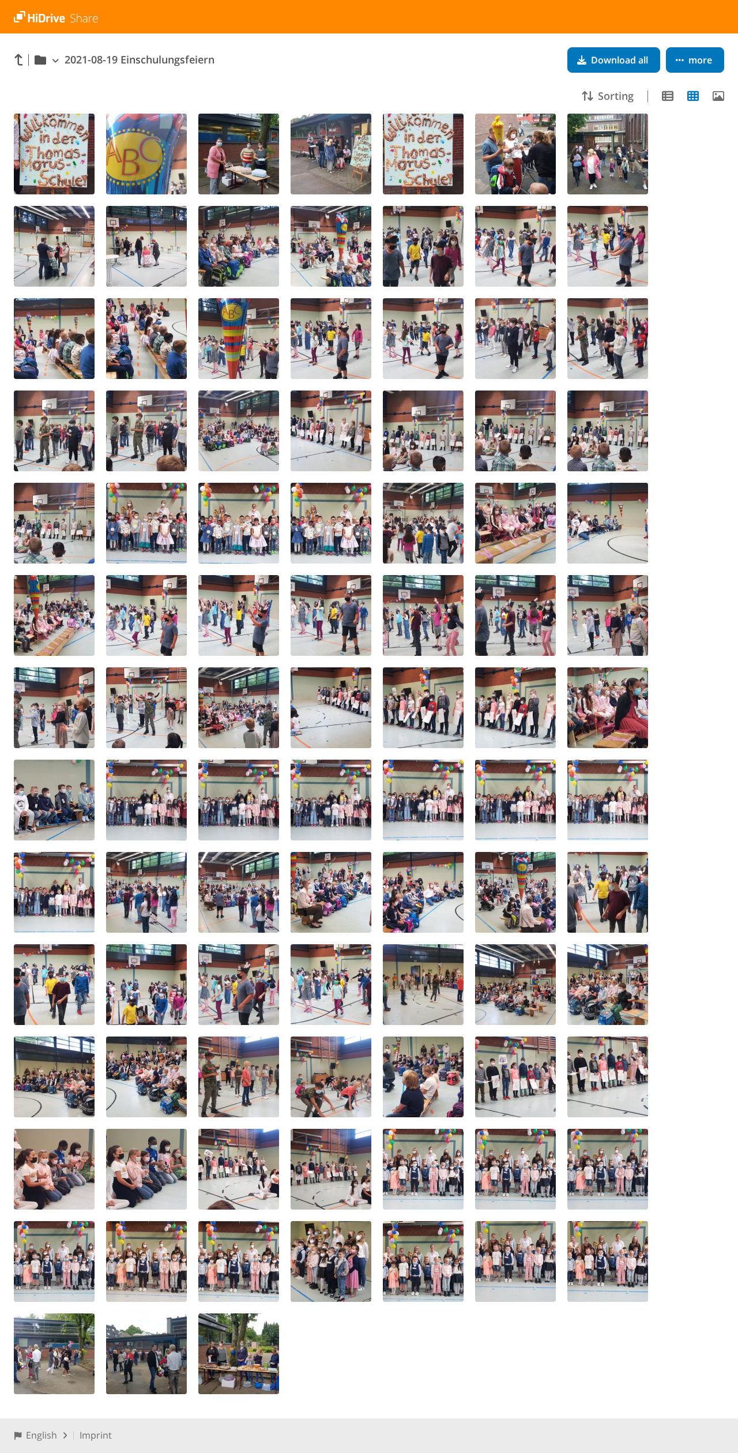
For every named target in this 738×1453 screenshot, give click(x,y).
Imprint (96, 1435)
